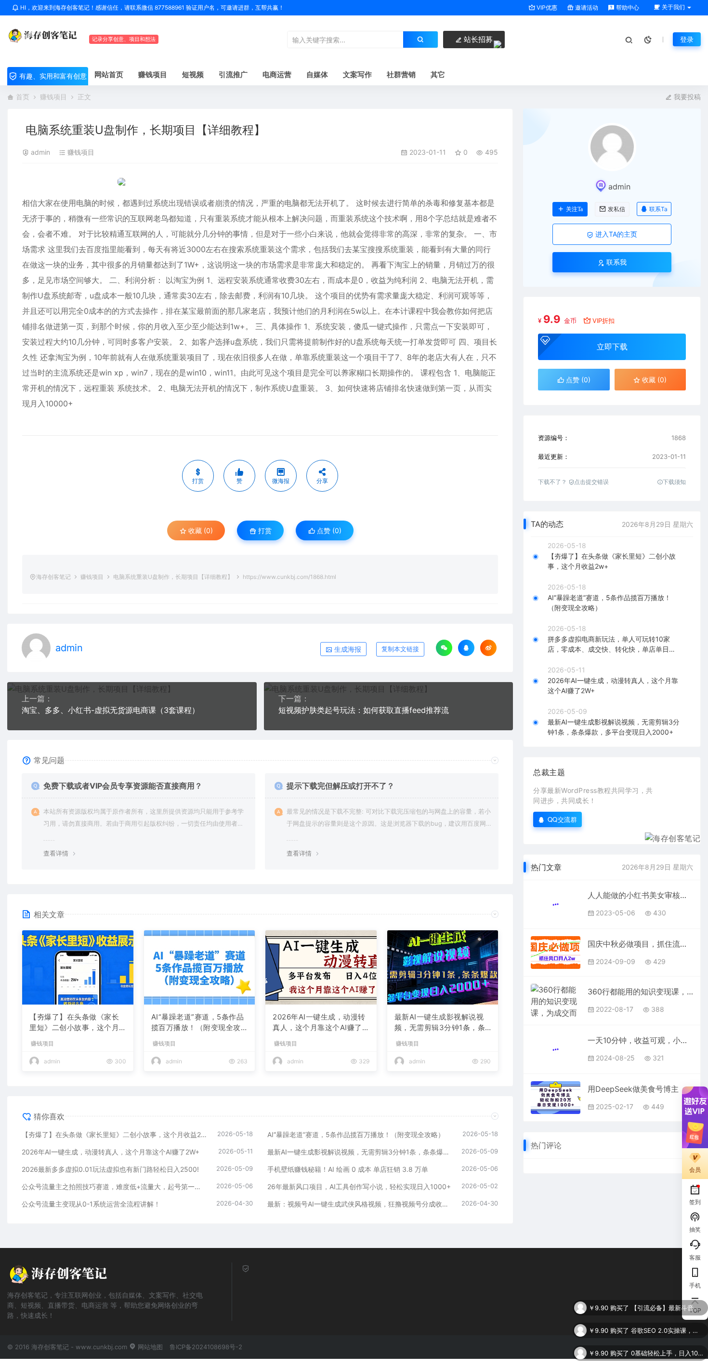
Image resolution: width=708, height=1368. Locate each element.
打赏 (264, 530)
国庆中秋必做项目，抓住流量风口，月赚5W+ (640, 944)
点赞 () (328, 530)
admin (40, 152)
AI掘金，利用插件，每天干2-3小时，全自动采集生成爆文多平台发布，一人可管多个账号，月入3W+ (667, 1353)
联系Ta (658, 209)
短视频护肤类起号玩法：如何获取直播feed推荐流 (363, 710)
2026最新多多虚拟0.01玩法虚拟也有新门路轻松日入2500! (110, 1169)
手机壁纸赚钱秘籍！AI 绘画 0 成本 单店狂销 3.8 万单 (347, 1169)
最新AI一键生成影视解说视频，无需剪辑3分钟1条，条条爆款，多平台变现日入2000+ (442, 1022)
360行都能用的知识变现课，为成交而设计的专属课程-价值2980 (640, 991)
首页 (22, 97)
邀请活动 (586, 7)
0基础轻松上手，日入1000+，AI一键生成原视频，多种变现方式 (667, 1330)
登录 (687, 39)
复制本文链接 (400, 649)
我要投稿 (686, 97)
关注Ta (574, 209)
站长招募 (477, 39)
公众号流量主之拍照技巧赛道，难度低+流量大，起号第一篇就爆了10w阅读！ (114, 1186)
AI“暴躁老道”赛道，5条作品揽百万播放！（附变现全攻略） (197, 1022)
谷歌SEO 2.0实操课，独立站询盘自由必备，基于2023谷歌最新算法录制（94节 (667, 1308)
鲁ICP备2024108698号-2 (206, 1347)
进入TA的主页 (615, 234)
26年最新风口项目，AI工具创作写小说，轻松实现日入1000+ (359, 1186)
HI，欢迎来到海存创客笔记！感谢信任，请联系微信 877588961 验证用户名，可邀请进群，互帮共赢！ (151, 7)
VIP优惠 (546, 7)
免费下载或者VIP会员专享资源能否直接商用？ (122, 786)
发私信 (616, 209)
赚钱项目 (53, 97)
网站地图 (149, 1347)
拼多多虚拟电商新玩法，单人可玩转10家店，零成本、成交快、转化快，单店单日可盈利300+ (612, 644)
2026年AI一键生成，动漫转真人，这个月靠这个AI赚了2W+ (320, 1022)
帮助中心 (627, 7)
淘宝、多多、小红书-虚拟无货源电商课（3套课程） (110, 710)
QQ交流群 (562, 819)
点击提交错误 (591, 481)
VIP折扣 (603, 320)
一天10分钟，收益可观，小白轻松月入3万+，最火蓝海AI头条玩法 (640, 1040)
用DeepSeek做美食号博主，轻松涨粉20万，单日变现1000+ (640, 1089)
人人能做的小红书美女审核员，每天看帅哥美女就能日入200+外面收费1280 (640, 895)
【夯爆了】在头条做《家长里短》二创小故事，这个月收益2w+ (74, 1022)
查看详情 (55, 853)
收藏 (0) (199, 530)
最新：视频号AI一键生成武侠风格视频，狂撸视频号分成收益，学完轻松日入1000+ (359, 1204)
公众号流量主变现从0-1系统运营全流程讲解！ (91, 1204)
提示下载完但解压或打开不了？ (340, 786)
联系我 (615, 262)
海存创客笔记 (53, 576)
